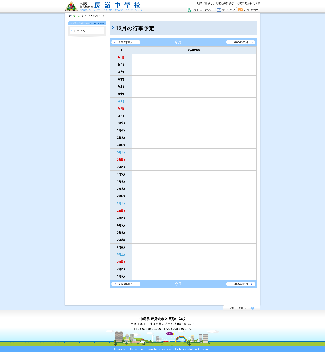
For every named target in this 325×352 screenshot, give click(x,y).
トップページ (82, 30)
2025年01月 (241, 42)
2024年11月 (126, 42)
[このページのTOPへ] (241, 307)
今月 (178, 42)
